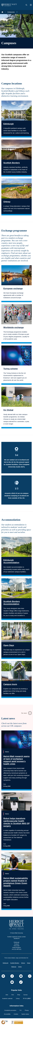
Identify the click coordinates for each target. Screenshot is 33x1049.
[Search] (26, 5)
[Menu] (30, 5)
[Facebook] (12, 999)
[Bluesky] (21, 999)
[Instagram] (29, 999)
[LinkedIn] (3, 999)
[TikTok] (21, 1005)
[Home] (2, 12)
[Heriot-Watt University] (9, 5)
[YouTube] (12, 1005)
